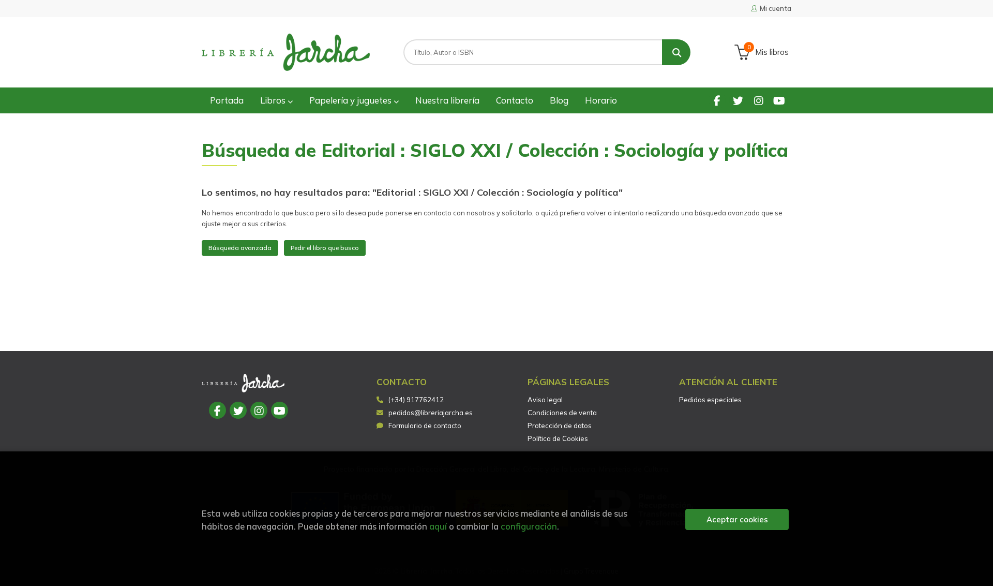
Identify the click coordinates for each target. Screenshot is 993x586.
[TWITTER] (737, 100)
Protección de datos (560, 425)
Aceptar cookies (737, 519)
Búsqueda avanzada (240, 248)
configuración (529, 526)
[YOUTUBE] (779, 100)
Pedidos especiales (710, 399)
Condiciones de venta (562, 412)
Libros (274, 100)
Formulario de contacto (424, 425)
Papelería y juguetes (351, 100)
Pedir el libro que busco (325, 248)
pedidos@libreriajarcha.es (430, 412)
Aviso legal (545, 399)
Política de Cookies (558, 438)
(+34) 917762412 (416, 399)
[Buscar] (676, 52)
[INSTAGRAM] (758, 100)
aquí (438, 526)
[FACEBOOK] (717, 100)
